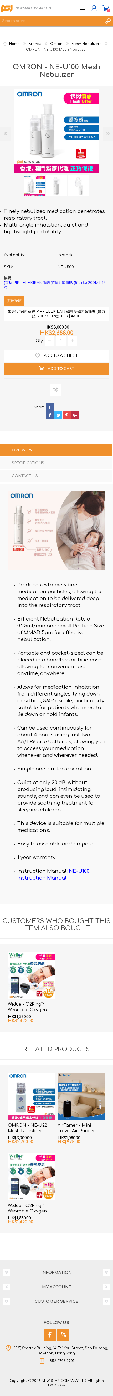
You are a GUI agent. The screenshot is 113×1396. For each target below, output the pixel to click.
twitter (58, 415)
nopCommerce (67, 1385)
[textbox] (51, 21)
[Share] (40, 411)
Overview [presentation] (22, 450)
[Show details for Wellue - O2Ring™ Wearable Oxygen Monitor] (31, 975)
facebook (50, 415)
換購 (54, 282)
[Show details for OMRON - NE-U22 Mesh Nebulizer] (31, 1096)
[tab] (56, 450)
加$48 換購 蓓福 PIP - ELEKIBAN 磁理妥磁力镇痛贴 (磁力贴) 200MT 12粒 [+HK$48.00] (56, 314)
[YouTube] (63, 1335)
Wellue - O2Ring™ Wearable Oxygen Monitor (27, 1010)
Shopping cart (106, 8)
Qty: (40, 341)
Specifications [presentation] (28, 463)
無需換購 (14, 301)
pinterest (67, 415)
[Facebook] (50, 1335)
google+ (75, 415)
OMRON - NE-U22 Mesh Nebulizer (27, 1128)
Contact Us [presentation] (25, 476)
